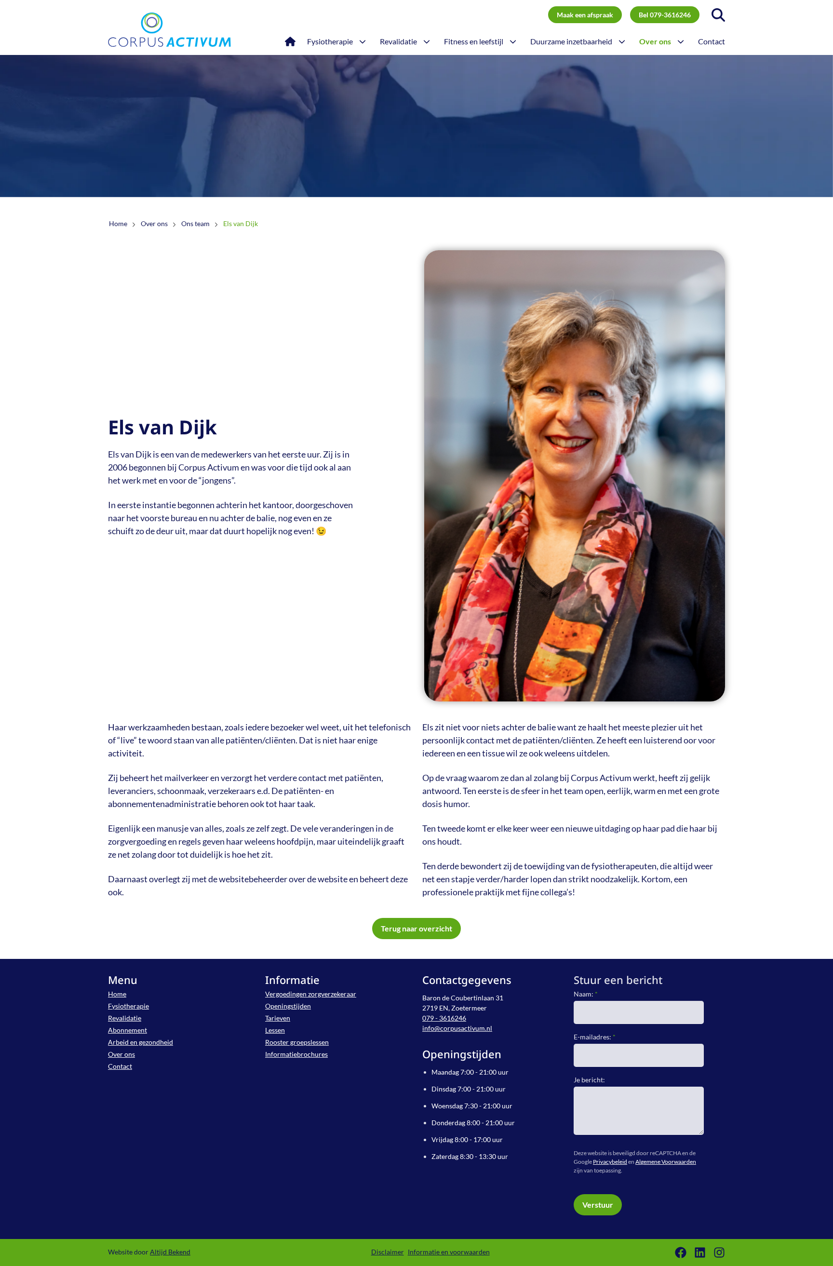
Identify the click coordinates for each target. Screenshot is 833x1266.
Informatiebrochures (296, 1054)
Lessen (275, 1030)
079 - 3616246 (444, 1018)
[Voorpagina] (290, 41)
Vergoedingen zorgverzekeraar (310, 994)
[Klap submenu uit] (362, 41)
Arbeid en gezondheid (140, 1042)
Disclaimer (387, 1252)
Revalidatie (124, 1018)
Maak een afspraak (585, 15)
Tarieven (277, 1018)
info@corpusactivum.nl (457, 1028)
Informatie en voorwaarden (449, 1252)
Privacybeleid (610, 1161)
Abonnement (127, 1030)
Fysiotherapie (128, 1006)
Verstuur (597, 1204)
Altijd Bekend (170, 1252)
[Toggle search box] (718, 15)
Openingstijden (288, 1006)
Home (117, 994)
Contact (120, 1066)
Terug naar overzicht (416, 928)
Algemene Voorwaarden (665, 1161)
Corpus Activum (169, 29)
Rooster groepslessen (297, 1042)
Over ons (121, 1054)
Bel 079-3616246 (665, 15)
